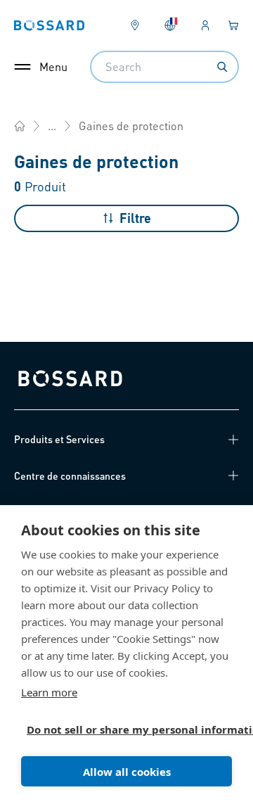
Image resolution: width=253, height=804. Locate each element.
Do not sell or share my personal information (121, 729)
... (52, 125)
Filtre (135, 218)
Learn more (49, 692)
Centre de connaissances (70, 475)
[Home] (19, 126)
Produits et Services (59, 439)
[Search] (222, 66)
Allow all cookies (127, 772)
